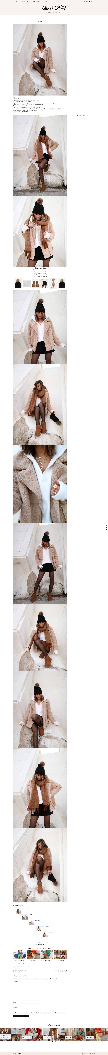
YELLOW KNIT (61, 971)
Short (35, 271)
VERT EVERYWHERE (46, 960)
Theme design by (88, 1053)
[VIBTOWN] (33, 954)
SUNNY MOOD (45, 926)
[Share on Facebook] (20, 964)
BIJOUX (23, 1)
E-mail (15, 1002)
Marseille (17, 967)
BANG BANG (20, 971)
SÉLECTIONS (36, 1)
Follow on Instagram (83, 115)
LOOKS (16, 1)
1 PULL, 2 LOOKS (60, 960)
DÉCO (28, 1)
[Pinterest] (87, 1)
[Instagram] (84, 1)
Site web (15, 1007)
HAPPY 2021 (38, 920)
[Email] (91, 1)
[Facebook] (89, 1)
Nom (14, 996)
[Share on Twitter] (22, 964)
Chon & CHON (54, 8)
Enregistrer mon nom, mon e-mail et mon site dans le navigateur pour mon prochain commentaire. (40, 1012)
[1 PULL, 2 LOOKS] (60, 954)
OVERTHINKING (19, 960)
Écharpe (34, 276)
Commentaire (17, 981)
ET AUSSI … (45, 1)
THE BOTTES (25, 909)
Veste (34, 274)
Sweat (36, 273)
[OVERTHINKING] (19, 954)
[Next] (66, 283)
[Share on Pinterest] (24, 964)
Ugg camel (18, 966)
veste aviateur (25, 966)
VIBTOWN (33, 960)
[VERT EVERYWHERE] (46, 954)
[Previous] (14, 283)
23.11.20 (30, 914)
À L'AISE (51, 932)
